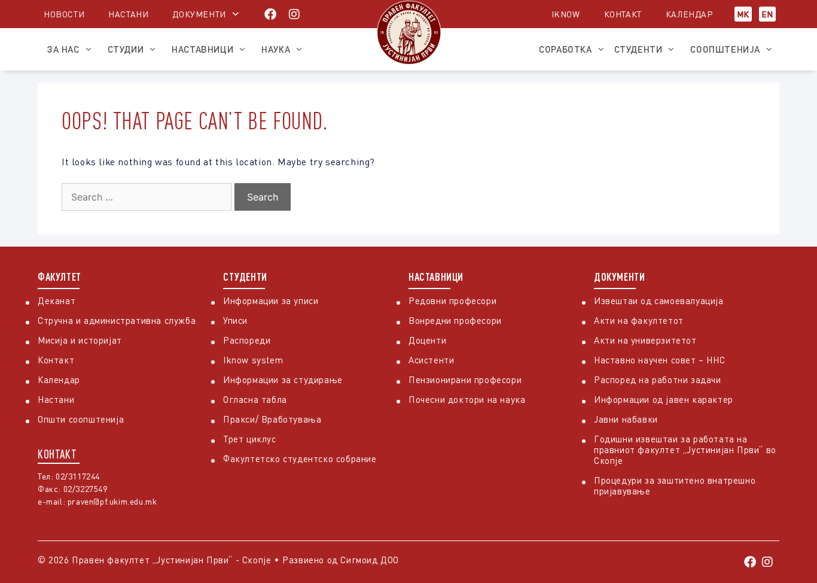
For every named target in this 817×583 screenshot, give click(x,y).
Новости (64, 14)
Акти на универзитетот (645, 340)
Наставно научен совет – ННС (659, 359)
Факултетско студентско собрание (300, 458)
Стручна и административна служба (117, 320)
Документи (198, 14)
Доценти (427, 340)
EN (767, 14)
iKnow (565, 14)
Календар (689, 14)
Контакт (623, 14)
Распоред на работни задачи (657, 379)
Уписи (235, 320)
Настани (128, 14)
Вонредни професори (455, 320)
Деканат (56, 300)
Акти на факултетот (639, 320)
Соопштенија (725, 49)
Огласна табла (255, 399)
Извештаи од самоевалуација (659, 300)
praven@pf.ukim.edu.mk (112, 501)
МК (743, 14)
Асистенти (431, 359)
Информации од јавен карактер (663, 399)
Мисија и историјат (80, 340)
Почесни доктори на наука (466, 399)
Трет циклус (249, 438)
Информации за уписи (270, 300)
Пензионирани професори (465, 379)
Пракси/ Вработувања (272, 419)
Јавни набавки (626, 419)
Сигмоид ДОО (369, 559)
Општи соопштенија (81, 419)
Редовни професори (452, 300)
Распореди (246, 340)
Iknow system (253, 359)
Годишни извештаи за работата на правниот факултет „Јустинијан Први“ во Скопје (685, 449)
